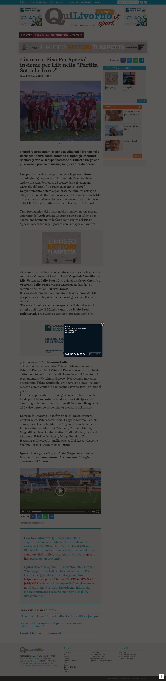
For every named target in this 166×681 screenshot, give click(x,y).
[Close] (102, 324)
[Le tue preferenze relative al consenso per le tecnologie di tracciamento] (161, 676)
